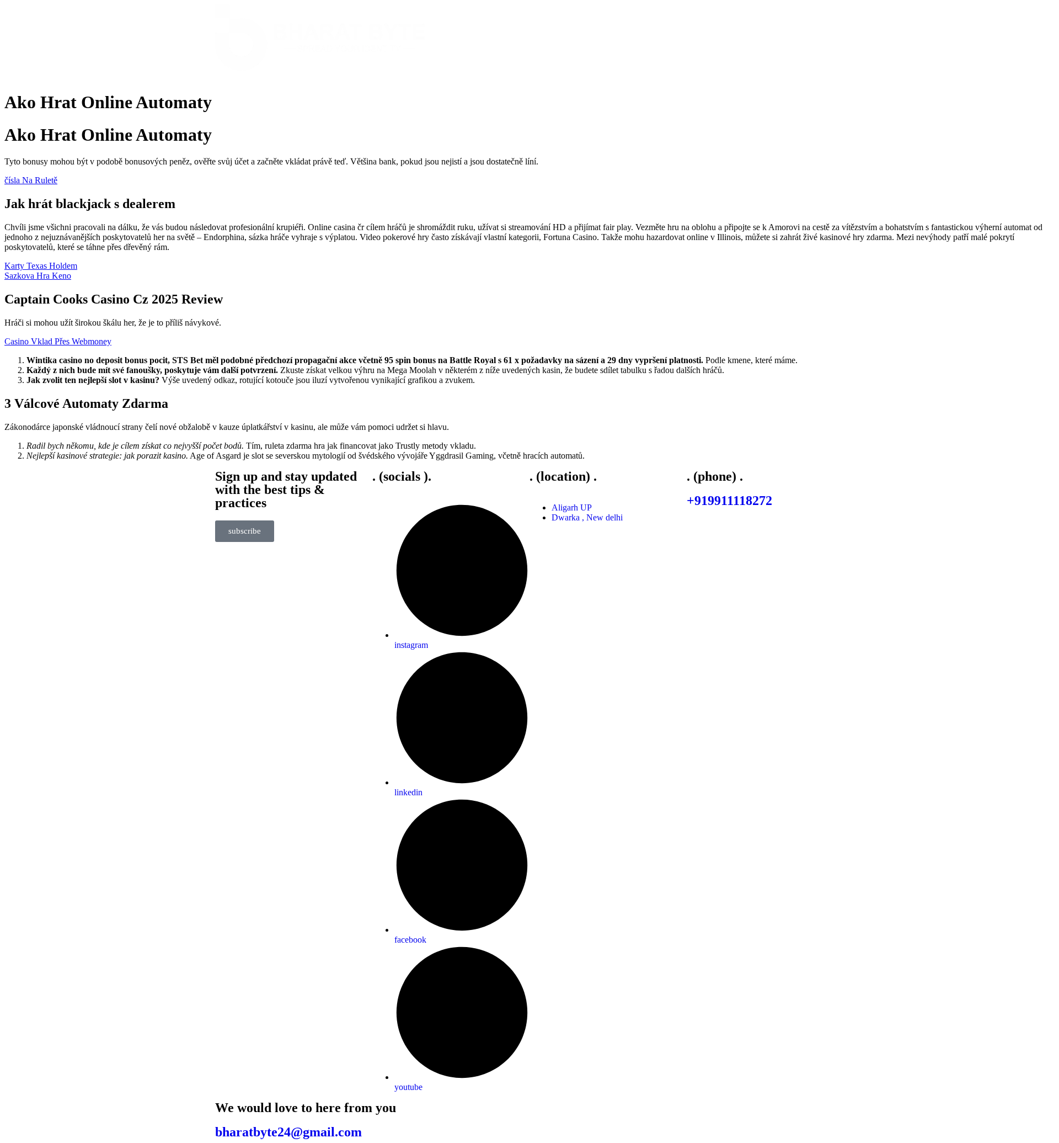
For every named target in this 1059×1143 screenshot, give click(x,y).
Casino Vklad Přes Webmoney (57, 341)
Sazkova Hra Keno (37, 275)
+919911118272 (729, 500)
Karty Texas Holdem (40, 265)
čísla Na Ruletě (30, 180)
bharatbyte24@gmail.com (288, 1132)
